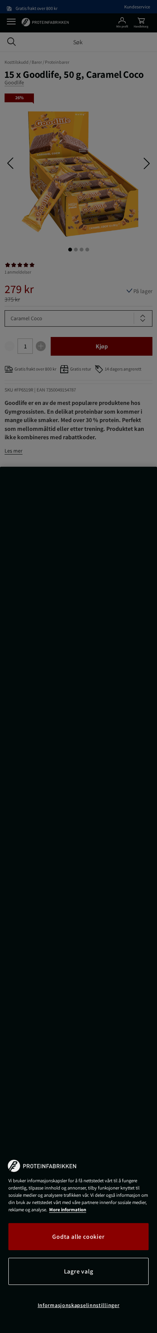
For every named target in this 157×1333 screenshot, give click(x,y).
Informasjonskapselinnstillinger (79, 1305)
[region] (78, 900)
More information (67, 1209)
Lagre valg (78, 1271)
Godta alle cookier (78, 1237)
